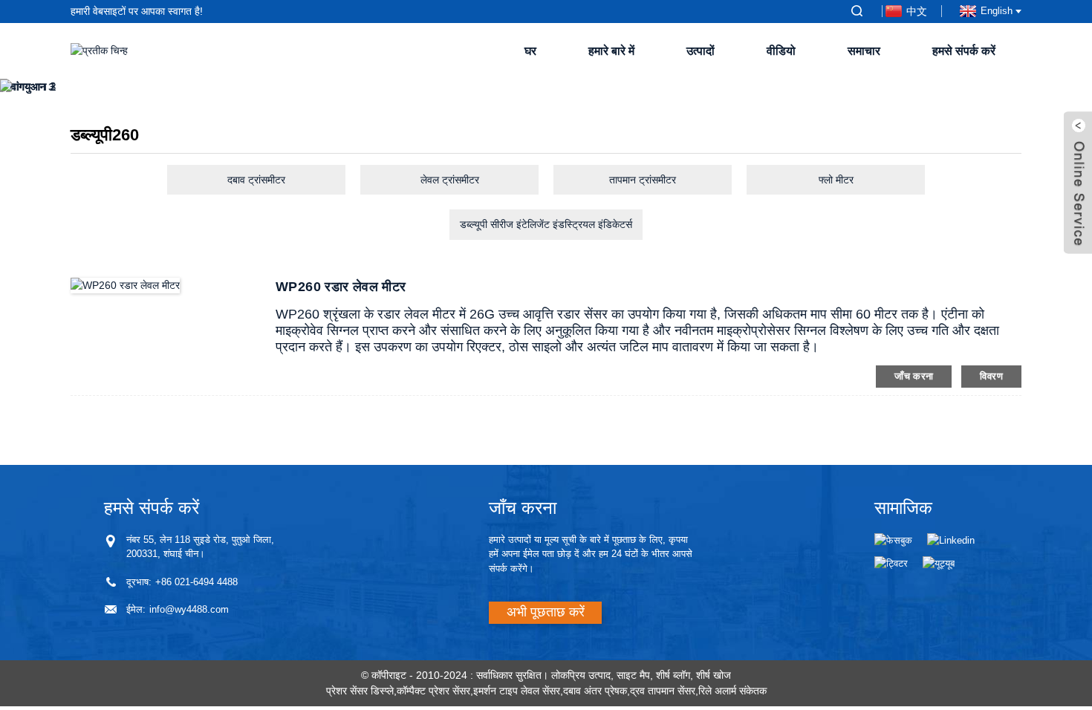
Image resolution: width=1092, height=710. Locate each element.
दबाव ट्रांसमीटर (256, 180)
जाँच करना (913, 376)
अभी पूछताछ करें (546, 612)
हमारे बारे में (611, 51)
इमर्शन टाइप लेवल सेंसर (516, 691)
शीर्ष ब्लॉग (673, 675)
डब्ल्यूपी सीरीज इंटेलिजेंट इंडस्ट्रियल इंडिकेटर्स (546, 224)
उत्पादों (700, 51)
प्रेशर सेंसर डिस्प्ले (360, 691)
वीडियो (781, 51)
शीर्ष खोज (713, 675)
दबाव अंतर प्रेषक (595, 691)
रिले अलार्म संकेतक (732, 691)
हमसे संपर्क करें (963, 51)
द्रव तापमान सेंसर (662, 691)
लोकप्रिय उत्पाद (581, 675)
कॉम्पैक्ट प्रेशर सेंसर (433, 691)
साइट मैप (633, 675)
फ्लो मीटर (836, 180)
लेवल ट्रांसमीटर (449, 180)
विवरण (991, 376)
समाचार (864, 51)
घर (530, 51)
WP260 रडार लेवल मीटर (341, 286)
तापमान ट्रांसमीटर (642, 180)
